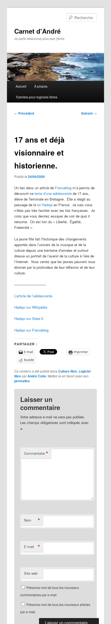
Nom (32, 520)
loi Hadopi (45, 204)
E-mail (32, 546)
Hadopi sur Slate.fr (28, 318)
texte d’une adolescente (53, 193)
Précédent (24, 113)
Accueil (21, 86)
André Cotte (36, 376)
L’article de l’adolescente (33, 295)
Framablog (63, 187)
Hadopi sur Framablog (31, 330)
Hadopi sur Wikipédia (30, 307)
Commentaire (36, 453)
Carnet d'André (37, 31)
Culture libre (67, 371)
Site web (30, 573)
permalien (22, 380)
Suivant (89, 113)
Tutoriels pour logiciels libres (36, 97)
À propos (40, 86)
